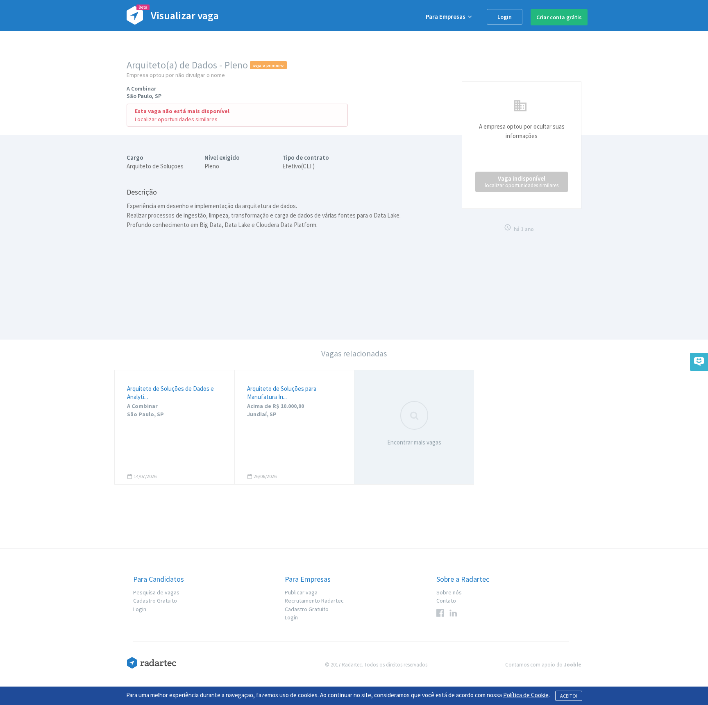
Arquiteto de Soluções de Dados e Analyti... (170, 393)
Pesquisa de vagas (156, 592)
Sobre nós (449, 592)
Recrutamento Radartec (314, 600)
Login (504, 16)
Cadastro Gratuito (155, 600)
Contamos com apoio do (543, 664)
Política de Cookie (526, 695)
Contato (446, 600)
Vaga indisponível (521, 182)
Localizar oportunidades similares (176, 119)
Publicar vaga (301, 592)
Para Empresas (447, 16)
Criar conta (559, 17)
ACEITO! (568, 696)
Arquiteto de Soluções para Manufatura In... (281, 393)
